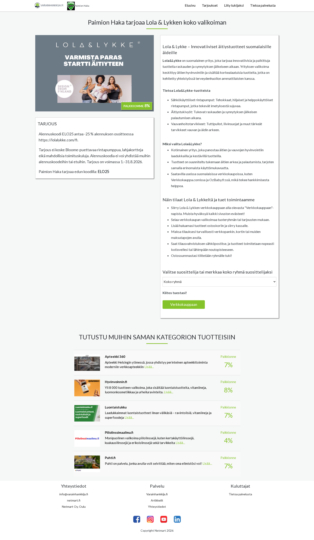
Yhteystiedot (157, 506)
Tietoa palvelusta (263, 5)
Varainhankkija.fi (157, 494)
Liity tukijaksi (234, 5)
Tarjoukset (210, 5)
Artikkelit (157, 500)
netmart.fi (73, 500)
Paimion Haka (82, 5)
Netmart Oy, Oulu (74, 506)
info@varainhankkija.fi (73, 494)
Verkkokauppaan (183, 304)
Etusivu (190, 5)
